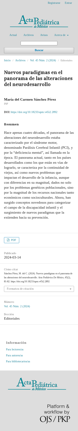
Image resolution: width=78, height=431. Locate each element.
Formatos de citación (20, 288)
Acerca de (60, 35)
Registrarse (54, 2)
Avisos (44, 35)
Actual (13, 35)
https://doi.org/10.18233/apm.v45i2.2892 (34, 112)
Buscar (39, 50)
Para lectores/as (14, 349)
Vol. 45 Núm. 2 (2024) (43, 60)
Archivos (28, 35)
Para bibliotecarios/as (18, 361)
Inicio (7, 60)
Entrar (68, 2)
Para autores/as (14, 355)
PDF (13, 240)
